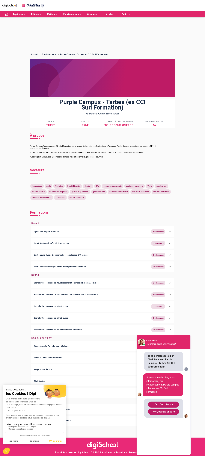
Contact (109, 452)
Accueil (34, 54)
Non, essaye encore (164, 411)
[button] (102, 231)
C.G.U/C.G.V (97, 452)
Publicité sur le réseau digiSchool (72, 452)
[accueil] (6, 14)
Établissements (49, 54)
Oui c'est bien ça (164, 404)
